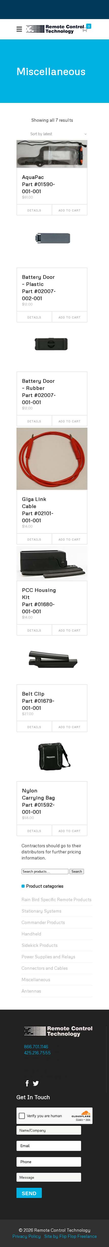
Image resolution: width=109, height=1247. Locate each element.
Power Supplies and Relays (48, 956)
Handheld (31, 933)
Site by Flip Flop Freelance (70, 1236)
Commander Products (43, 922)
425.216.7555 (38, 1052)
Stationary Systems (41, 911)
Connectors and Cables (45, 968)
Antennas (31, 991)
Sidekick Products (40, 945)
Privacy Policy (26, 1236)
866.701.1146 (36, 1046)
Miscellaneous (36, 979)
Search (76, 871)
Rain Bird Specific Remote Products (57, 899)
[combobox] (55, 134)
